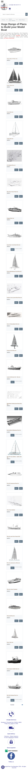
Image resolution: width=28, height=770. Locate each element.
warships (18, 35)
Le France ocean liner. (9, 38)
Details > (16, 63)
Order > (20, 63)
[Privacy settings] (3, 767)
